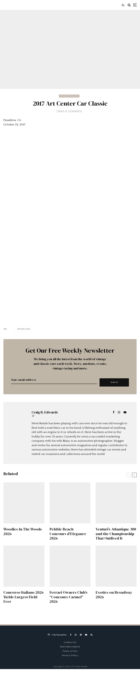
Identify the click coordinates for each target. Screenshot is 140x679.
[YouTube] (86, 635)
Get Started (70, 476)
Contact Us (70, 642)
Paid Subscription (70, 646)
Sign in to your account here (84, 488)
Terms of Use (70, 651)
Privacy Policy (70, 655)
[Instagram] (75, 635)
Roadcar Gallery (69, 96)
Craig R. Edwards (69, 111)
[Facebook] (70, 635)
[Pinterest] (80, 635)
